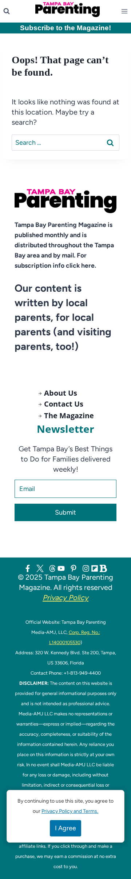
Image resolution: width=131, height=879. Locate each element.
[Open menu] (126, 11)
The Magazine (69, 415)
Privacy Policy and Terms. (69, 811)
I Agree (65, 828)
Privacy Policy (65, 597)
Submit (65, 512)
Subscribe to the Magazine (64, 28)
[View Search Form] (6, 11)
